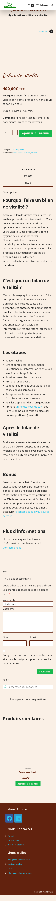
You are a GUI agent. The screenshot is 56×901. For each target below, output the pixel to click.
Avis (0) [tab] (28, 176)
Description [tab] (28, 169)
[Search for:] (51, 5)
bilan (15, 152)
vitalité (34, 152)
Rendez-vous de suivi (28, 772)
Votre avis (9, 608)
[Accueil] (9, 15)
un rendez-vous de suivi (29, 406)
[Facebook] (9, 818)
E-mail (33, 637)
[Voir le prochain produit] (51, 31)
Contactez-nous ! (12, 547)
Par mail (11, 836)
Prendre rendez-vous (16, 845)
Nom (6, 637)
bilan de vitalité (24, 152)
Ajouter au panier (35, 133)
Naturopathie (18, 149)
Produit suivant (43, 31)
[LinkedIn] (18, 818)
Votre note (10, 600)
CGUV (10, 868)
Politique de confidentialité (19, 859)
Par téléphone (13, 840)
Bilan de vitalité (38, 15)
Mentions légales (15, 864)
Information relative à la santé (20, 873)
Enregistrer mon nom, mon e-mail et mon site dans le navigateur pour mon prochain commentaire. (28, 659)
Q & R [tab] (28, 183)
